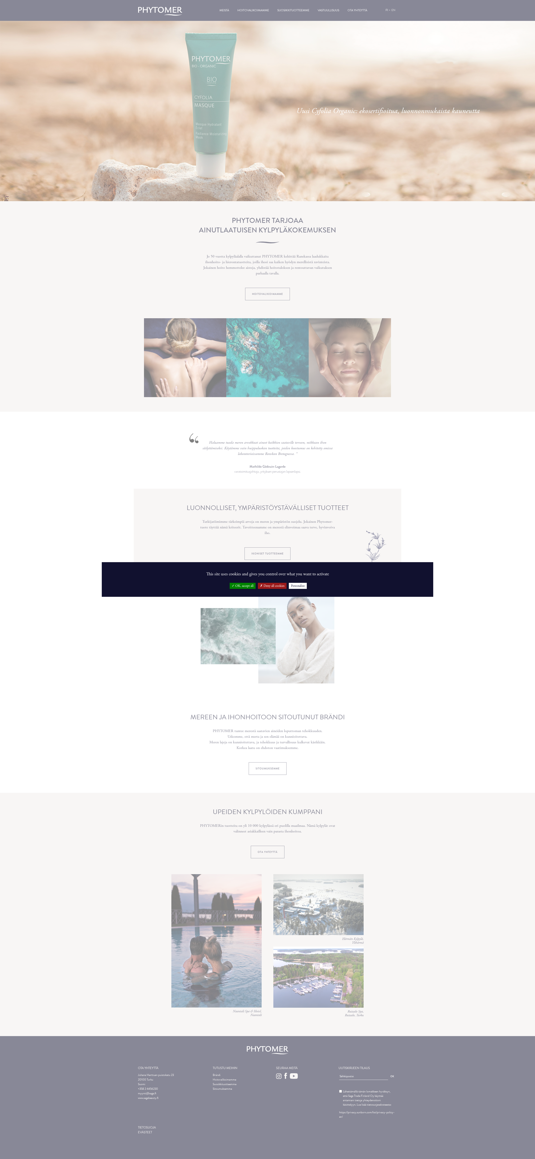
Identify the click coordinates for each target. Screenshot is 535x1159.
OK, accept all (243, 586)
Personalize (298, 586)
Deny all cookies (273, 586)
